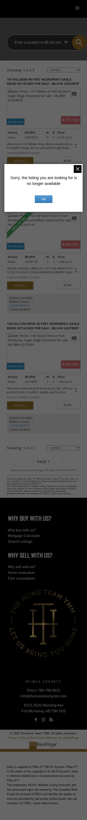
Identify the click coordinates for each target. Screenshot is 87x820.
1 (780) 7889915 (19, 306)
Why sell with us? (21, 567)
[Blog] (51, 720)
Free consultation (21, 578)
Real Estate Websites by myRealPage (54, 737)
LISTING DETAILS (20, 161)
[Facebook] (36, 720)
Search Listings (20, 541)
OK (43, 199)
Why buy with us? (22, 530)
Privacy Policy (17, 737)
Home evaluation (21, 573)
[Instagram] (43, 720)
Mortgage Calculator (24, 536)
